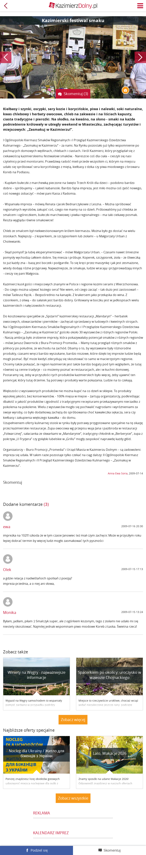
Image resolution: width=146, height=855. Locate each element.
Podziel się (39, 850)
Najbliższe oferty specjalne (29, 730)
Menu (140, 5)
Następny (140, 57)
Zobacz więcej (73, 719)
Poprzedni (5, 57)
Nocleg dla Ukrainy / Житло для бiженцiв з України (36, 753)
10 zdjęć (137, 90)
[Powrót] (5, 5)
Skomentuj (112, 850)
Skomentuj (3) (76, 93)
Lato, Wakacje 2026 (109, 753)
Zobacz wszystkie (73, 798)
